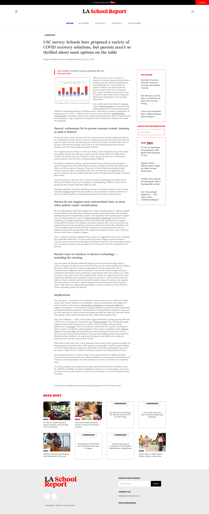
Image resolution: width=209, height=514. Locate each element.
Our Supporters (127, 503)
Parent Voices (100, 23)
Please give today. (64, 73)
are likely (66, 191)
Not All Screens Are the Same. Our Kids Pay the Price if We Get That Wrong (151, 99)
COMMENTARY (50, 35)
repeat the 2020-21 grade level (98, 218)
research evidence (114, 305)
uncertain (71, 326)
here (119, 385)
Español (202, 2)
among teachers (100, 322)
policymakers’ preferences (92, 305)
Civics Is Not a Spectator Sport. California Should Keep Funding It (151, 114)
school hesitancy (107, 106)
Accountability (83, 23)
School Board (117, 23)
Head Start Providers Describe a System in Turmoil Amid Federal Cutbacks (150, 84)
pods (74, 331)
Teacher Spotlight (134, 23)
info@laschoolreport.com (129, 496)
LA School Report (104, 10)
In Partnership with (101, 2)
